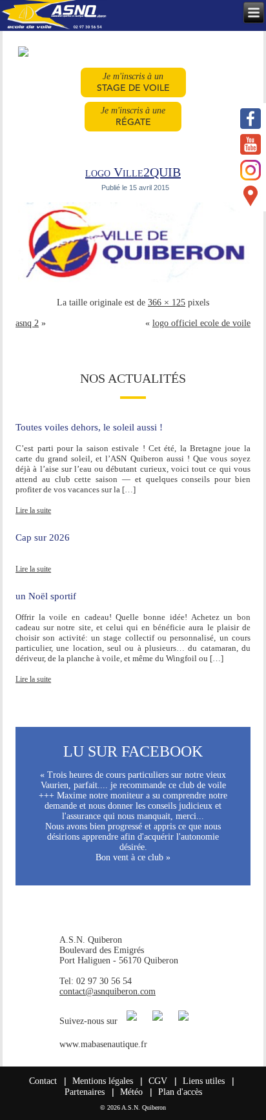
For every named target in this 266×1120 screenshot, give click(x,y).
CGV (157, 1081)
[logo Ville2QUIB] (135, 282)
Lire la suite (33, 510)
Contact (43, 1081)
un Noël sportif (45, 596)
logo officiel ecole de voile (201, 323)
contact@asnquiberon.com (107, 991)
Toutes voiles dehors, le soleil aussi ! (89, 427)
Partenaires (85, 1092)
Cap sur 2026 (42, 537)
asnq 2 (27, 323)
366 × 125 (166, 302)
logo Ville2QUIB (133, 172)
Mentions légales (102, 1081)
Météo (131, 1092)
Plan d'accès (180, 1092)
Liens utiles (204, 1081)
